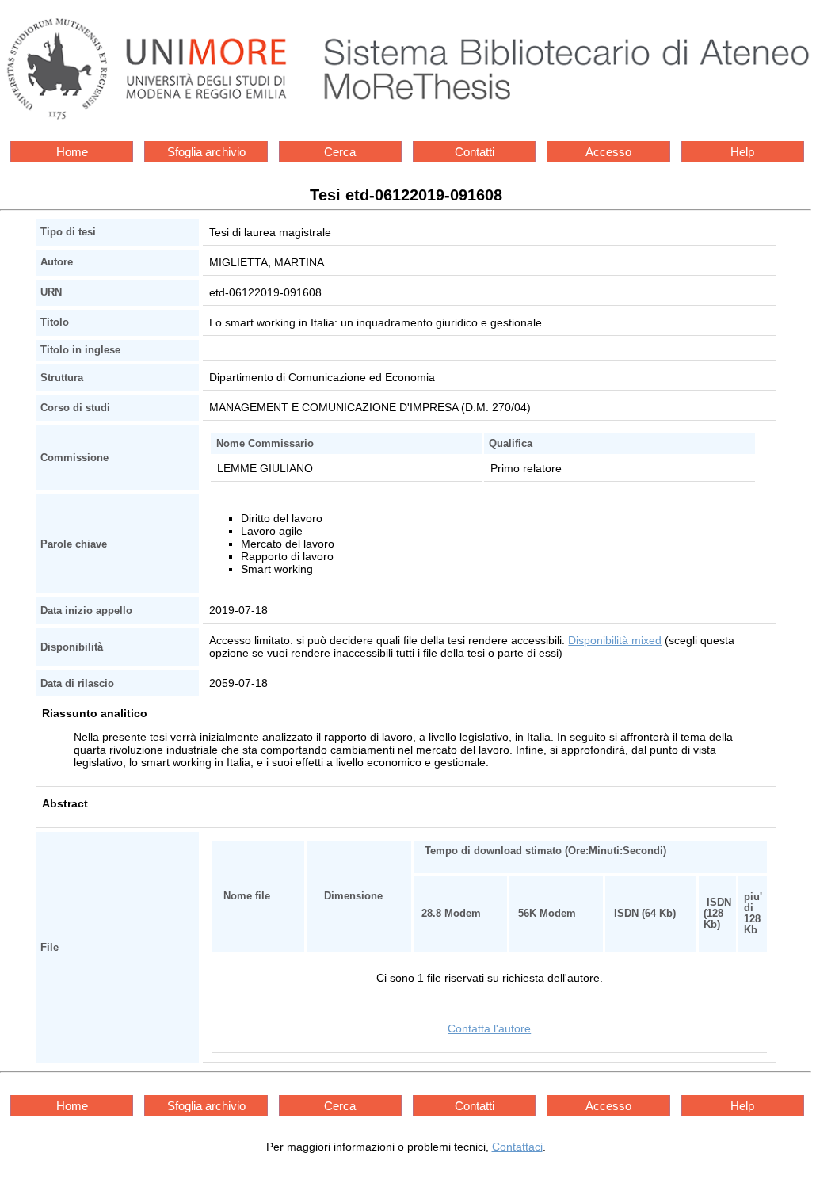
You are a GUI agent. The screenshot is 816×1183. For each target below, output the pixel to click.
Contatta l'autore (489, 1028)
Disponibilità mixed (615, 640)
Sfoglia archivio (206, 151)
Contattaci (517, 1146)
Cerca (340, 151)
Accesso (608, 151)
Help (742, 151)
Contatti (474, 151)
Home (72, 151)
